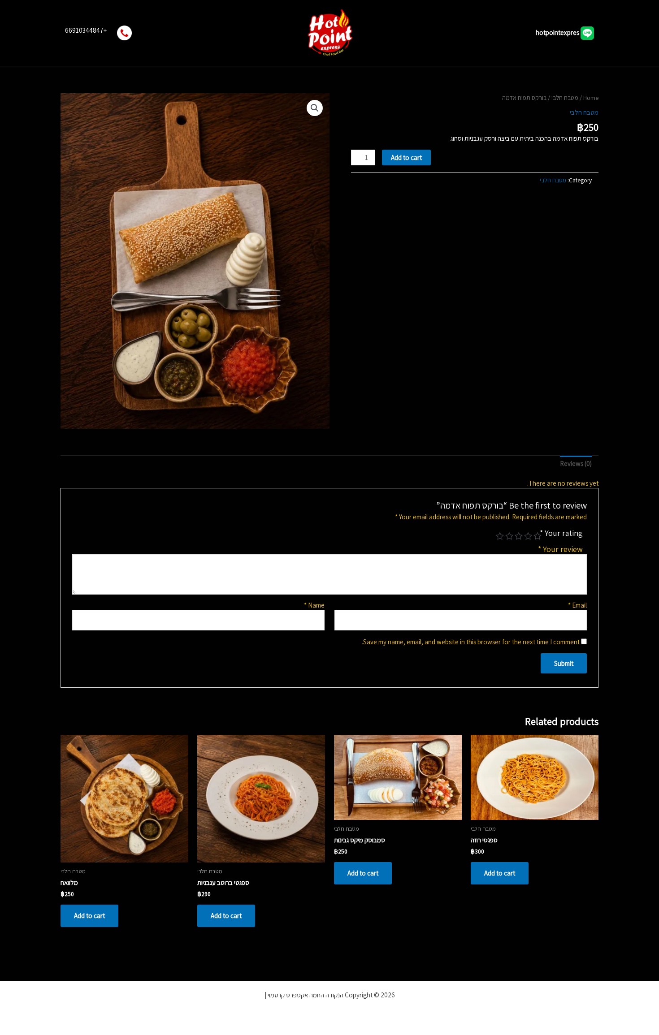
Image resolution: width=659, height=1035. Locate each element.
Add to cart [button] (499, 873)
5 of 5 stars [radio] (498, 536)
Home (590, 98)
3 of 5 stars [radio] (517, 536)
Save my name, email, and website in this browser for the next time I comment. (471, 642)
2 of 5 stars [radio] (526, 536)
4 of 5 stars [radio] (507, 536)
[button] (315, 108)
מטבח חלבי (564, 98)
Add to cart (406, 157)
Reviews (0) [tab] (576, 463)
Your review (560, 549)
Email (577, 605)
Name (314, 605)
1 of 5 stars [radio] (536, 536)
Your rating (561, 533)
